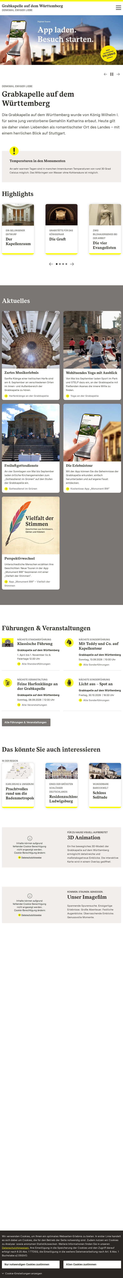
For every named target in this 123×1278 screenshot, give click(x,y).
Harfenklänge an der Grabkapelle (29, 395)
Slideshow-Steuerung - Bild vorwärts (118, 74)
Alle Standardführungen (36, 663)
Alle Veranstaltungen (34, 704)
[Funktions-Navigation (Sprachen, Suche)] (118, 8)
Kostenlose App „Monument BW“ (90, 488)
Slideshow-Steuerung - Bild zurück (105, 74)
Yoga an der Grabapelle (84, 395)
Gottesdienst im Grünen (23, 488)
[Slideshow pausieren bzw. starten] (112, 74)
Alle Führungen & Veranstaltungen (25, 722)
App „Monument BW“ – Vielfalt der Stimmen (27, 583)
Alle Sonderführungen (96, 664)
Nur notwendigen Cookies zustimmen (26, 1264)
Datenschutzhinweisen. (15, 1247)
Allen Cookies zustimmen (81, 1264)
